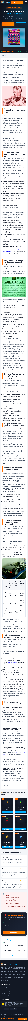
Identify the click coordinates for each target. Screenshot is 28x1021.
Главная (3, 55)
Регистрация (22, 1019)
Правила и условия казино (7, 987)
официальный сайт (14, 84)
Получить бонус (21, 24)
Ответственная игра (5, 991)
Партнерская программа (6, 993)
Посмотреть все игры (14, 955)
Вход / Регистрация (17, 2)
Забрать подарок (14, 932)
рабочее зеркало (12, 662)
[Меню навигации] (25, 2)
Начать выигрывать (8, 24)
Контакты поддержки (6, 995)
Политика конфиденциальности (8, 989)
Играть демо (7, 812)
